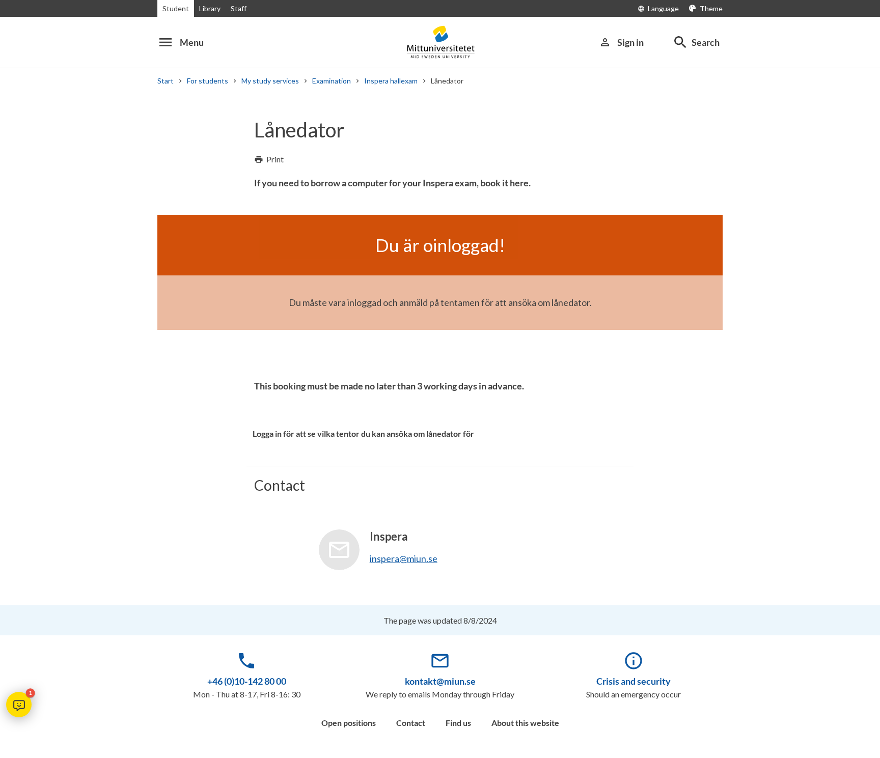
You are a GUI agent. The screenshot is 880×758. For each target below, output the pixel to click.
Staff (238, 8)
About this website (525, 722)
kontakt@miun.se (440, 681)
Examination (331, 80)
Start (165, 80)
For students (207, 80)
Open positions (348, 722)
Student (175, 8)
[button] (19, 704)
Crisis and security (633, 681)
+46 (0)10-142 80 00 (246, 681)
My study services (270, 80)
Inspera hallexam (391, 80)
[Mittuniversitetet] (440, 42)
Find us (458, 722)
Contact (410, 722)
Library (210, 8)
